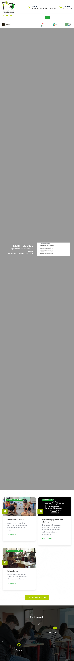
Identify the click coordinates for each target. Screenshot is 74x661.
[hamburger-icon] (47, 17)
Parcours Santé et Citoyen (14, 499)
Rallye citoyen (12, 571)
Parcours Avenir (47, 499)
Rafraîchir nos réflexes (16, 520)
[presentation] (4, 260)
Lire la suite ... (12, 534)
